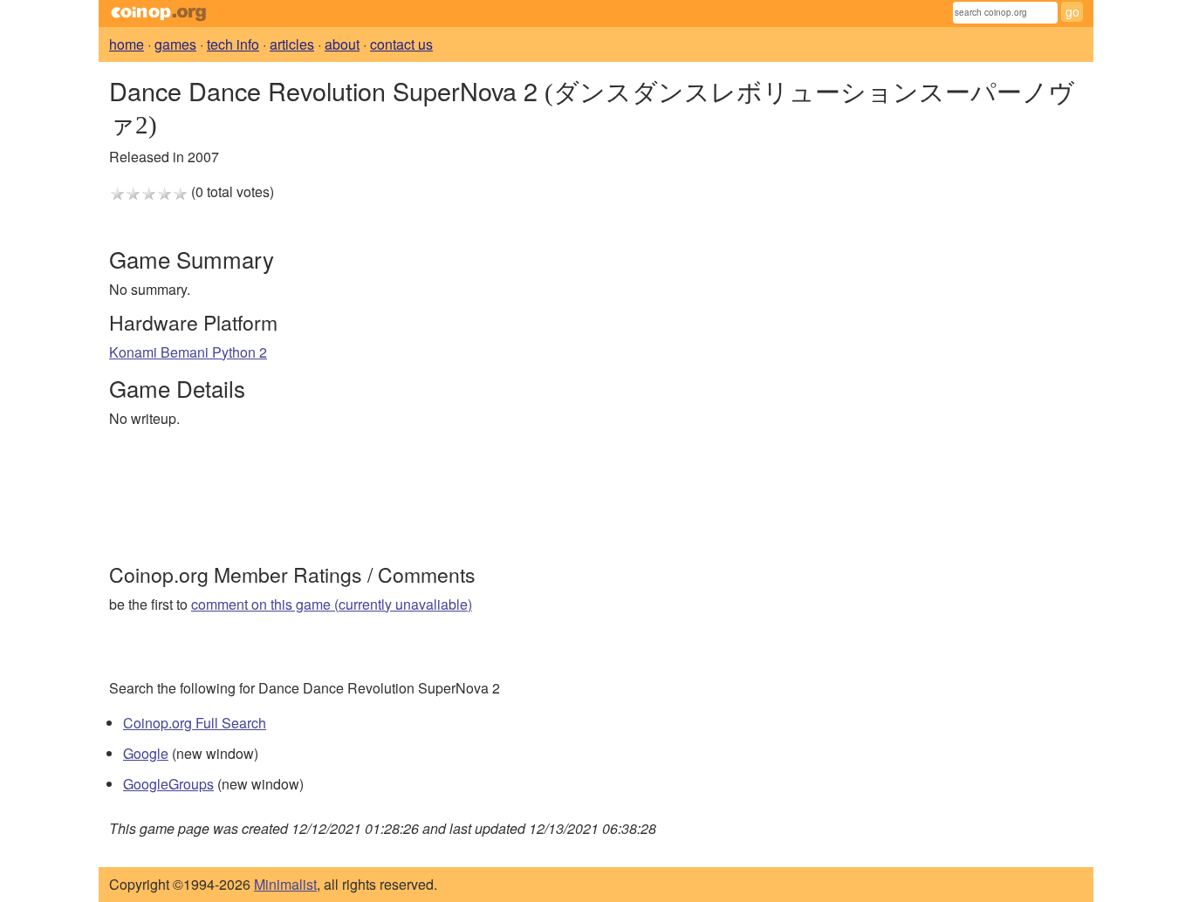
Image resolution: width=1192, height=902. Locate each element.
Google (145, 753)
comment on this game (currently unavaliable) (331, 604)
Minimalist (285, 884)
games (175, 44)
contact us (401, 44)
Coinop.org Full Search (194, 723)
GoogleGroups (168, 784)
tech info (233, 44)
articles (292, 44)
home (126, 44)
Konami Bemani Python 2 (188, 352)
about (342, 44)
